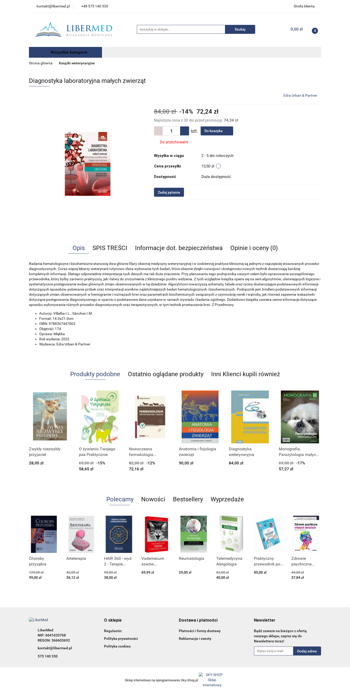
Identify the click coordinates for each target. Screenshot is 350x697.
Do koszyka (213, 131)
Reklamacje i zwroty (195, 638)
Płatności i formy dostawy (200, 631)
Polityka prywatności (121, 638)
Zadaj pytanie (169, 192)
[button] (113, 620)
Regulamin (113, 631)
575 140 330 (48, 656)
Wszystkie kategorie (68, 52)
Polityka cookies (117, 646)
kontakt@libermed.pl (55, 648)
